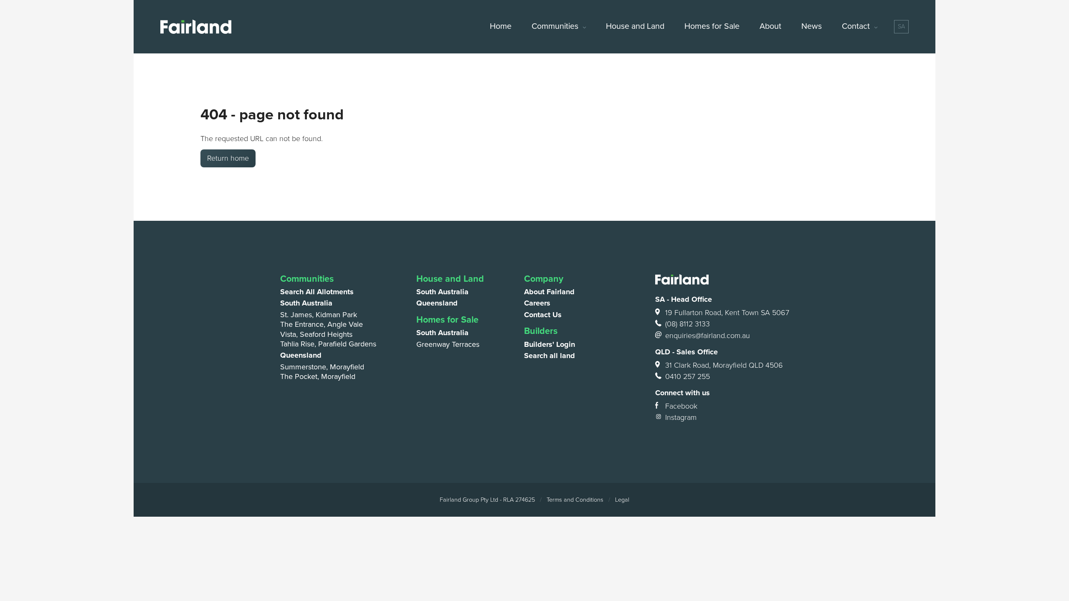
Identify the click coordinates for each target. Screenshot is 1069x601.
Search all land (549, 355)
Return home (228, 158)
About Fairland (549, 291)
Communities (555, 26)
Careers (537, 303)
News (811, 26)
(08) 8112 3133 (687, 323)
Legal (622, 499)
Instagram (681, 417)
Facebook (681, 406)
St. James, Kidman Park (318, 314)
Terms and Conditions (575, 499)
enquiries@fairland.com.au (707, 335)
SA (901, 26)
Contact (856, 26)
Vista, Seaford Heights (316, 334)
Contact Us (543, 314)
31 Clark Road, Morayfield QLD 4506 (724, 365)
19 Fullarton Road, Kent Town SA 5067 (727, 312)
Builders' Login (549, 344)
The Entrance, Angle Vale (321, 324)
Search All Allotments (317, 291)
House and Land (635, 26)
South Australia (306, 303)
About (770, 26)
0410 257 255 (687, 376)
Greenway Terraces (447, 344)
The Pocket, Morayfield (317, 376)
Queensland (301, 355)
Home (501, 26)
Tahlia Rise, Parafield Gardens (328, 343)
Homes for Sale (712, 26)
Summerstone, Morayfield (322, 366)
